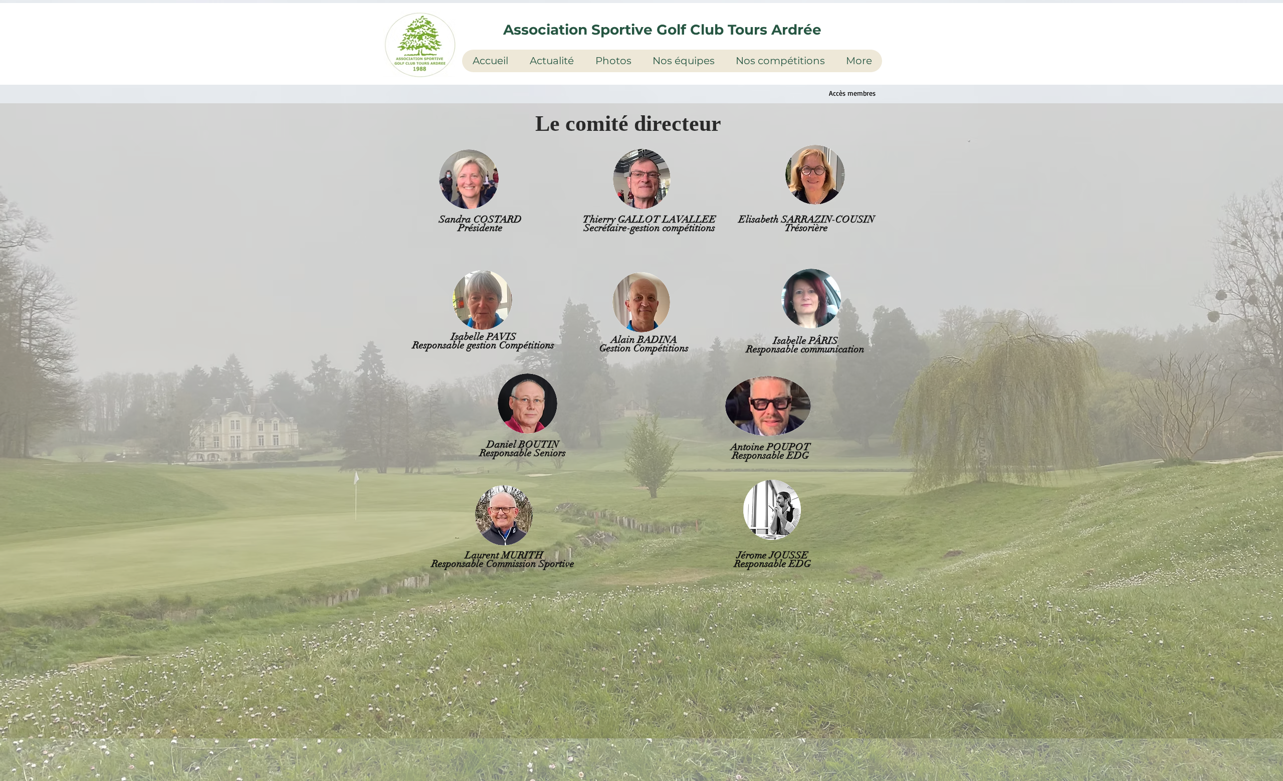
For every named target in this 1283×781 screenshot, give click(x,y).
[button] (551, 61)
